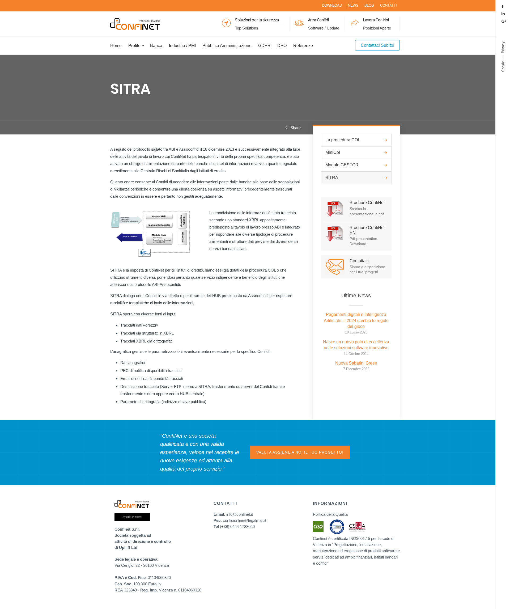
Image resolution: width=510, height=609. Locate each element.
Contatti (388, 5)
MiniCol (332, 152)
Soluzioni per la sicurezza (257, 19)
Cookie (503, 66)
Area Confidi (318, 19)
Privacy (503, 47)
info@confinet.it (239, 514)
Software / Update (323, 28)
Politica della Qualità (330, 514)
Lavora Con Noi (376, 19)
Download (332, 5)
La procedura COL (342, 140)
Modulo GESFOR (342, 165)
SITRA (331, 177)
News (353, 5)
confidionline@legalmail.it (244, 520)
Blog (369, 5)
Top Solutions (246, 28)
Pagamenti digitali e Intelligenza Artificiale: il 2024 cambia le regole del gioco (356, 320)
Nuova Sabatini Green (356, 363)
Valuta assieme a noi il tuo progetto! (299, 452)
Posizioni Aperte (377, 28)
